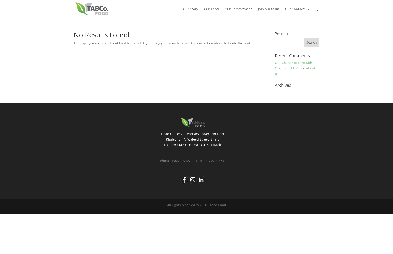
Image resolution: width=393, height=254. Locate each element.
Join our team (268, 9)
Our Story (190, 9)
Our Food (211, 9)
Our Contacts (295, 9)
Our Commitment (238, 9)
